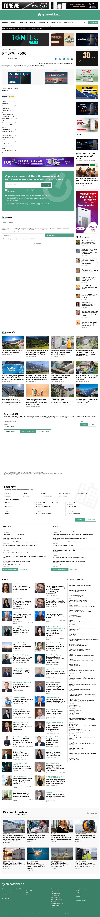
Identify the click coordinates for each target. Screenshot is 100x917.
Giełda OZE (33, 22)
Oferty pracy (23, 22)
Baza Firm (14, 22)
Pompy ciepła (63, 496)
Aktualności (5, 22)
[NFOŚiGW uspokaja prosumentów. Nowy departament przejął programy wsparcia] (62, 390)
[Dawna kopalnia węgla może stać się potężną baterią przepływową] (78, 280)
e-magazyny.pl (22, 815)
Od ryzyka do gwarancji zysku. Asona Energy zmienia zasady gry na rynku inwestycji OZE (23, 28)
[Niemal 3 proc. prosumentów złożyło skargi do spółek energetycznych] (62, 367)
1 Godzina (91, 424)
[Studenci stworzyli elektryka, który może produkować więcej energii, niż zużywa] (78, 243)
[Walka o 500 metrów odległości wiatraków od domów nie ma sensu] (78, 305)
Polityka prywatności (80, 889)
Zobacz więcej (91, 519)
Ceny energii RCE (56, 22)
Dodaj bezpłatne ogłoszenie (10, 569)
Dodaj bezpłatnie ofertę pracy (59, 569)
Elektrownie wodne (64, 493)
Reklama (78, 896)
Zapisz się (46, 185)
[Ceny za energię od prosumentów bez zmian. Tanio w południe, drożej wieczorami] (87, 390)
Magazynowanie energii (57, 903)
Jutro (43, 431)
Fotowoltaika (7, 496)
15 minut (84, 424)
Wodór (52, 907)
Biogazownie (7, 493)
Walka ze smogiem (55, 905)
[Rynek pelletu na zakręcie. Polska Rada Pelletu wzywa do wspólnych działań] (78, 271)
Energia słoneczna (55, 893)
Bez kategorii (13, 49)
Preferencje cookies (80, 900)
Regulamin (21, 228)
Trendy (52, 891)
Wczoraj (12, 431)
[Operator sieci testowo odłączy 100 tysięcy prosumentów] (13, 342)
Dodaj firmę (80, 519)
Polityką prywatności (45, 228)
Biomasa (24, 493)
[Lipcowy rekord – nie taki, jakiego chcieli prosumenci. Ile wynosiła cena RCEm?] (87, 367)
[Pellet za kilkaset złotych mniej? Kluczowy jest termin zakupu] (78, 288)
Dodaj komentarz (51, 235)
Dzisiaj (28, 431)
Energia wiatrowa (82, 493)
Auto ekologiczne (55, 897)
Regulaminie (7, 205)
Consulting (44, 493)
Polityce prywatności (17, 205)
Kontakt (77, 892)
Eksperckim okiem (69, 22)
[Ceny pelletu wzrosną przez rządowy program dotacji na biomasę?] (78, 297)
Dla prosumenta (43, 22)
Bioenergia (53, 901)
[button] (84, 22)
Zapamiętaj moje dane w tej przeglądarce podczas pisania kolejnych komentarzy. (22, 239)
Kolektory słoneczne (46, 496)
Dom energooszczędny (56, 899)
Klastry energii (26, 496)
